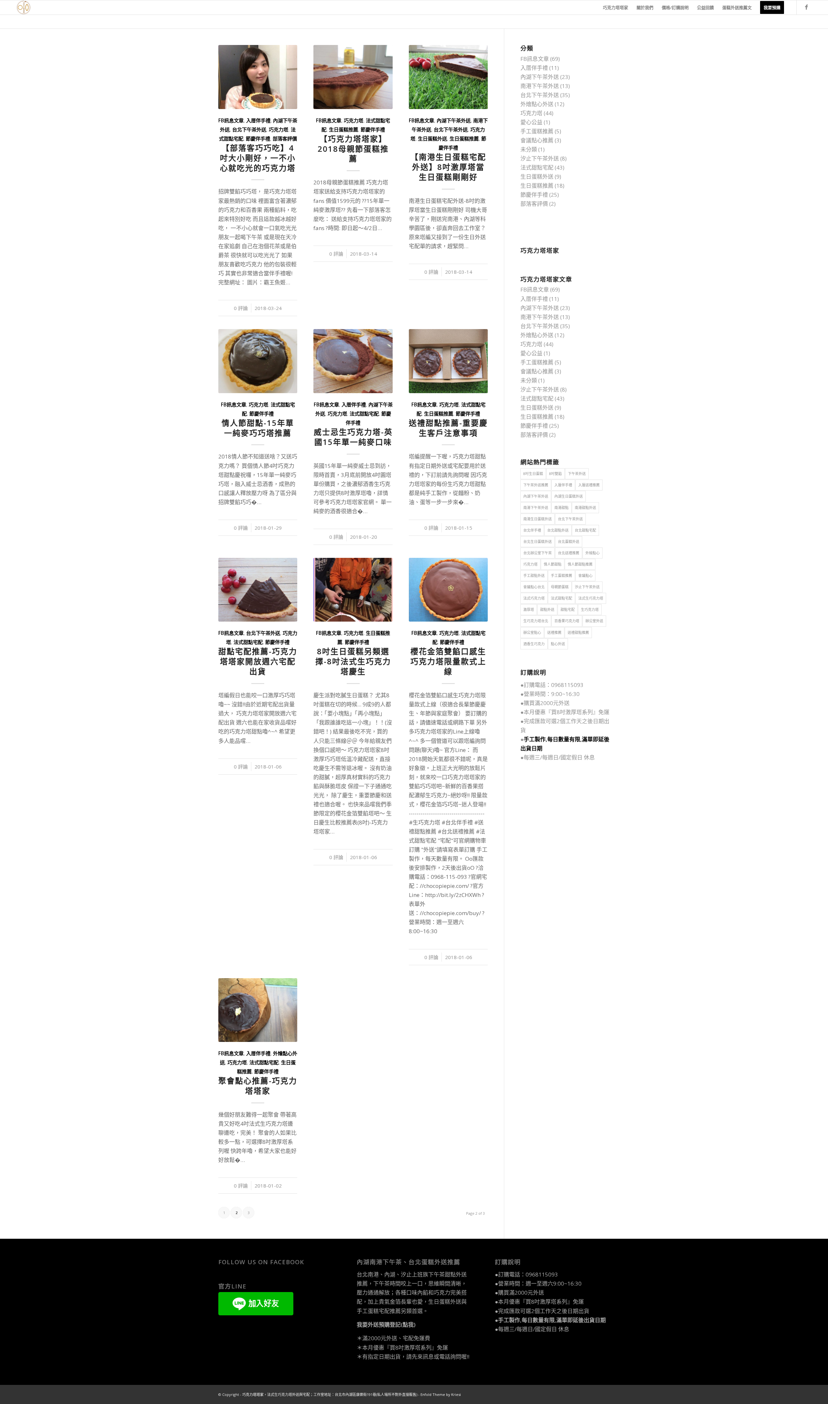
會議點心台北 (534, 586)
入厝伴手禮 (258, 120)
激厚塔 (528, 609)
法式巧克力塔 (534, 598)
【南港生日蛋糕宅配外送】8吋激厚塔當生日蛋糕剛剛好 (448, 167)
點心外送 (558, 643)
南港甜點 (561, 507)
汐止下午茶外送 (539, 158)
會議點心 (585, 575)
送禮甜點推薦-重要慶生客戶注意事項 (448, 428)
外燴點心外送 (536, 104)
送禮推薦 (554, 632)
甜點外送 (547, 609)
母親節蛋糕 (560, 586)
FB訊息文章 (231, 120)
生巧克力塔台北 (535, 620)
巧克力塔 (278, 129)
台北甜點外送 (558, 530)
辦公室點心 (532, 632)
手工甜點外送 (534, 575)
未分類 (528, 149)
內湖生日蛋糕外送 (568, 496)
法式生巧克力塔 (590, 598)
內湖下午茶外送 (454, 120)
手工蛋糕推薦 (536, 131)
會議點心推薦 (536, 140)
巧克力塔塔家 (253, 1394)
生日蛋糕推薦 (343, 129)
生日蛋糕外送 (432, 138)
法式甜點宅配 (364, 413)
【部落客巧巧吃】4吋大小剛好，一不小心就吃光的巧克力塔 (258, 158)
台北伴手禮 (532, 530)
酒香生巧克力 (534, 643)
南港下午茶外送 (539, 86)
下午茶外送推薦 (535, 484)
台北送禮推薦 (568, 552)
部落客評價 (285, 138)
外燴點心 (592, 552)
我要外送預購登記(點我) (386, 1324)
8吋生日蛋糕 (533, 473)
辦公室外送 (594, 620)
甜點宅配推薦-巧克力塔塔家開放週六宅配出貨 (257, 661)
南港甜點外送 (585, 507)
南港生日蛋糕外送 (537, 518)
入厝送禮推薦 (589, 484)
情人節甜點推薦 (580, 564)
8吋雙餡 (555, 473)
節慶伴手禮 (258, 138)
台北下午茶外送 (249, 129)
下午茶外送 (577, 473)
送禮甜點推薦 (578, 632)
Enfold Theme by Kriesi (440, 1394)
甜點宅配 (568, 609)
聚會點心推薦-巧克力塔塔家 (257, 1086)
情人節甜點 (552, 564)
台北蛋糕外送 (568, 541)
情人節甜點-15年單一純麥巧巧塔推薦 (258, 428)
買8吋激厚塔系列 (572, 712)
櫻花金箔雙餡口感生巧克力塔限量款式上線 (448, 661)
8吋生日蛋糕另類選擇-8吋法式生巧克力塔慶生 (353, 661)
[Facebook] (807, 7)
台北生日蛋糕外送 (537, 541)
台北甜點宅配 (585, 530)
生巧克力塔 (590, 609)
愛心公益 (531, 122)
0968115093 (567, 685)
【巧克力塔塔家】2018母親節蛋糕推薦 (353, 149)
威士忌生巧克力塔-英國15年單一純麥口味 (353, 437)
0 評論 (241, 308)
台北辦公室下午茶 (537, 552)
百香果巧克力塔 (566, 620)
